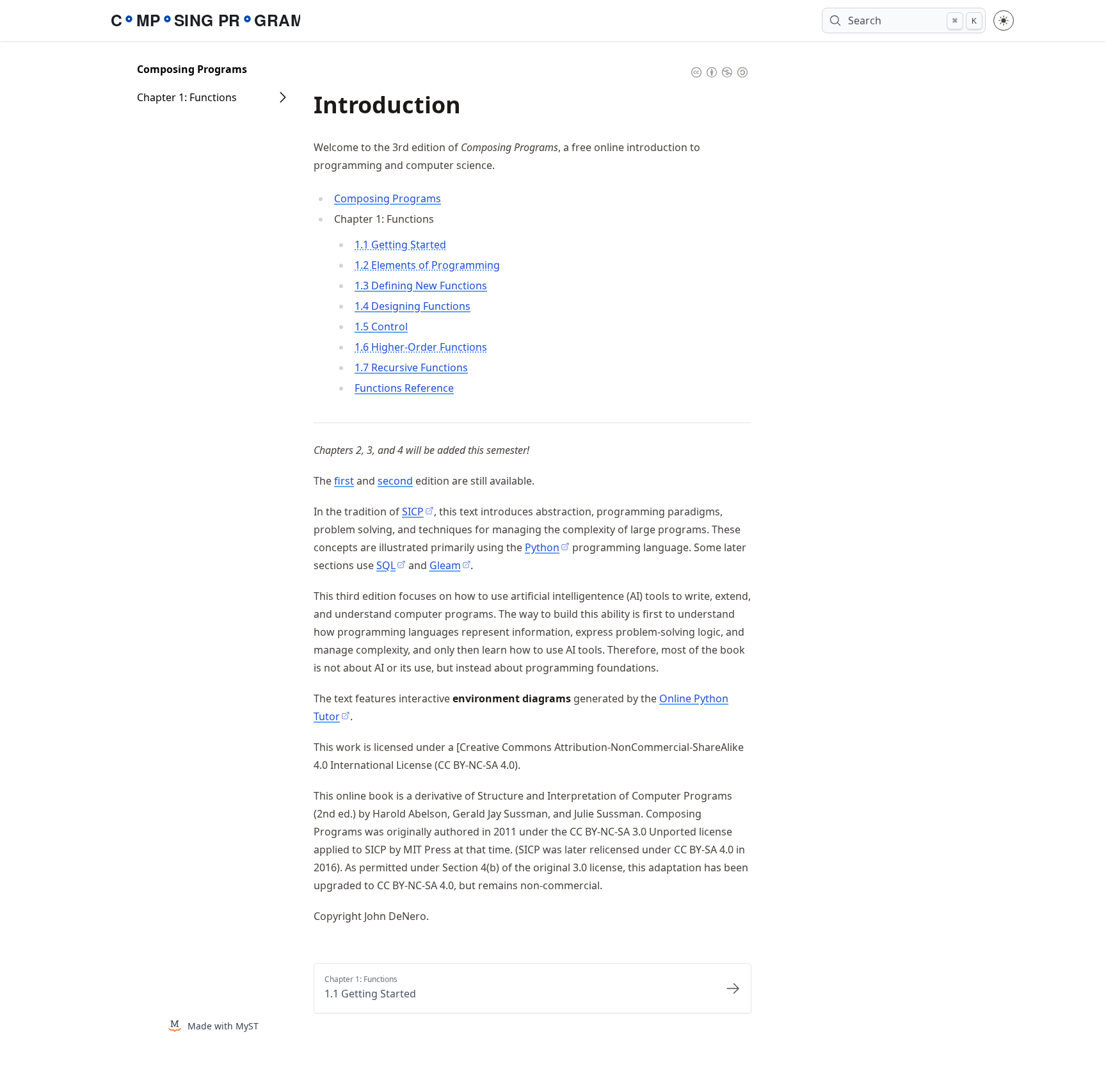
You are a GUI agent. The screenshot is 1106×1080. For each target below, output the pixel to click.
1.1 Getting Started (400, 245)
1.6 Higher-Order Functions (421, 347)
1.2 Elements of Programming (427, 265)
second (395, 481)
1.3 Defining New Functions (421, 285)
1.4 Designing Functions (412, 306)
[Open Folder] (283, 97)
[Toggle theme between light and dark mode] (1003, 20)
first (344, 481)
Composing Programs (192, 69)
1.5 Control (381, 326)
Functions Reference (404, 388)
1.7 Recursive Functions (411, 367)
